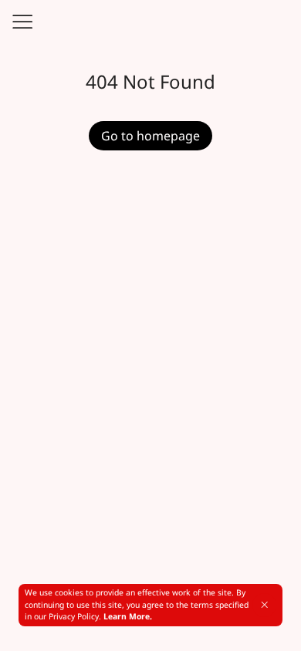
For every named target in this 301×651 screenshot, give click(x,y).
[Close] (264, 604)
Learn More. (127, 616)
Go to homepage (150, 135)
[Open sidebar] (21, 21)
